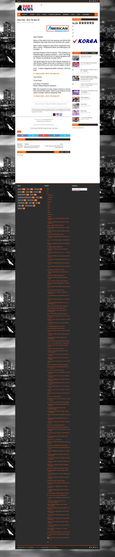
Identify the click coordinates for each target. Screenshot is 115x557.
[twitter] (92, 1)
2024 (47, 193)
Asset (30, 202)
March (49, 212)
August (49, 201)
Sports (73, 14)
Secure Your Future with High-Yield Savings (57, 468)
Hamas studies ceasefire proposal (55, 225)
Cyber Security (28, 205)
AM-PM (26, 547)
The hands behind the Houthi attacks (56, 308)
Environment (66, 14)
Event (28, 189)
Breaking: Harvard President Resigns (56, 480)
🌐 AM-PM (18, 1)
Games (19, 205)
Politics (44, 14)
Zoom (37, 197)
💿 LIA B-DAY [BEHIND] (86, 117)
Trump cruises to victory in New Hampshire (57, 281)
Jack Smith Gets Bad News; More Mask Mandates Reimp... (56, 408)
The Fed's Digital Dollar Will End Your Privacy (58, 493)
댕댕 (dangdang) (84, 97)
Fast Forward (83, 104)
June (49, 205)
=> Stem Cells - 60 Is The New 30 (46, 73)
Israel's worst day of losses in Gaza (55, 290)
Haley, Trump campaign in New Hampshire (57, 306)
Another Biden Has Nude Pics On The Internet (58, 532)
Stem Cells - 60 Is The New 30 (54, 439)
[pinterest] (95, 1)
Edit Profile (41, 128)
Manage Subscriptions (47, 128)
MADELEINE (83, 111)
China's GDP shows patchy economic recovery (58, 341)
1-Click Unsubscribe (34, 128)
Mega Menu (24, 14)
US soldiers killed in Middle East (54, 246)
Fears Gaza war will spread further (55, 234)
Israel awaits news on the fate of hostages (57, 364)
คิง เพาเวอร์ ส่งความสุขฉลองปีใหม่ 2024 (57, 495)
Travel (78, 14)
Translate (77, 191)
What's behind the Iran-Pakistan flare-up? (57, 313)
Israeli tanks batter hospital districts (55, 275)
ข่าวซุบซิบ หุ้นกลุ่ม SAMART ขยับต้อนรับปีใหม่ (58, 402)
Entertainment (86, 14)
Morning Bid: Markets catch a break (55, 326)
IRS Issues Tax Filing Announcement (56, 425)
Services (20, 208)
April (49, 210)
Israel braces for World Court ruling (55, 269)
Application (31, 200)
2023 (47, 542)
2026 (47, 189)
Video (31, 194)
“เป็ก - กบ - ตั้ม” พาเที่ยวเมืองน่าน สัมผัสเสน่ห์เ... (58, 343)
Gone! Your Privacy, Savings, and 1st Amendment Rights (56, 501)
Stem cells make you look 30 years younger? (58, 427)
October (50, 199)
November (50, 197)
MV (36, 202)
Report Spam (54, 128)
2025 (47, 191)
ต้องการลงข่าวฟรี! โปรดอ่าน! (54, 396)
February (50, 214)
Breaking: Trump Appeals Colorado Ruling (57, 445)
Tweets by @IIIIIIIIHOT (78, 127)
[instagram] (97, 1)
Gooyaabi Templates (53, 547)
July (49, 203)
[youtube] (94, 1)
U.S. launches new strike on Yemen (55, 370)
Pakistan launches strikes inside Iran (56, 328)
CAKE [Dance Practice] (85, 56)
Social (38, 14)
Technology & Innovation (54, 14)
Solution (20, 200)
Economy (32, 14)
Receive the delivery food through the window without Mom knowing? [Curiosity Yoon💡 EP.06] (89, 78)
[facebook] (90, 1)
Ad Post (36, 192)
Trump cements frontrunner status (55, 348)
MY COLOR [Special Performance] (88, 63)
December (50, 195)
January (50, 216)
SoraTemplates (37, 547)
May (49, 208)
